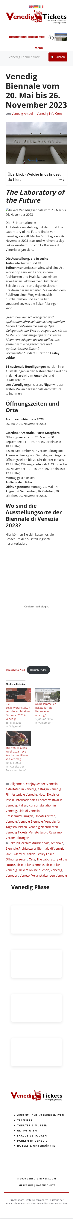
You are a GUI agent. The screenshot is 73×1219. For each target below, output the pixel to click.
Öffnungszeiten (16, 859)
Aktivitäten (27, 1130)
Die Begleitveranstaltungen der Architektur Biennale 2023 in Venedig (18, 711)
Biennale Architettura (21, 848)
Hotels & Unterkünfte (36, 1145)
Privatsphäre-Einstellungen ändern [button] (29, 1200)
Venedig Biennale (31, 821)
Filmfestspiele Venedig (21, 794)
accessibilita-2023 (15, 670)
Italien (23, 805)
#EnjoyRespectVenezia (42, 784)
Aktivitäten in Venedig (21, 789)
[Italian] (41, 6)
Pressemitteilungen (19, 816)
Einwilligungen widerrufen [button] (52, 1203)
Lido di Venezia (29, 811)
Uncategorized (45, 816)
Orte (32, 859)
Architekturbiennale (35, 843)
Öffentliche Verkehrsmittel (41, 1115)
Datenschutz (45, 1185)
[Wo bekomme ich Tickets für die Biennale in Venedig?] (47, 695)
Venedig (11, 821)
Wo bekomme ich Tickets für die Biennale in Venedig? (45, 709)
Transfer (24, 1120)
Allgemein (17, 784)
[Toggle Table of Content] (59, 180)
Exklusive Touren (32, 1135)
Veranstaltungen (17, 838)
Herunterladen (38, 670)
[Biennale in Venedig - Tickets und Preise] (36, 39)
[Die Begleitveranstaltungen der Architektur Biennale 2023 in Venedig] (18, 695)
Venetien (12, 875)
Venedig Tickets (17, 832)
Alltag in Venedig (49, 789)
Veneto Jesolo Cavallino (45, 832)
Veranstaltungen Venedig (49, 875)
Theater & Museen (32, 1125)
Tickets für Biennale (30, 865)
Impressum (25, 1185)
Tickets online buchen (34, 870)
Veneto (25, 875)
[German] (36, 6)
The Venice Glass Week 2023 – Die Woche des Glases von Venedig (17, 753)
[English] (31, 6)
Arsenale (57, 843)
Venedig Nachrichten (43, 827)
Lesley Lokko (45, 854)
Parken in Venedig (32, 1140)
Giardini (19, 854)
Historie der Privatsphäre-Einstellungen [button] (34, 1201)
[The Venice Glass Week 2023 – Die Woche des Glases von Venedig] (18, 738)
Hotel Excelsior (49, 794)
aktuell (15, 843)
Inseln (10, 800)
